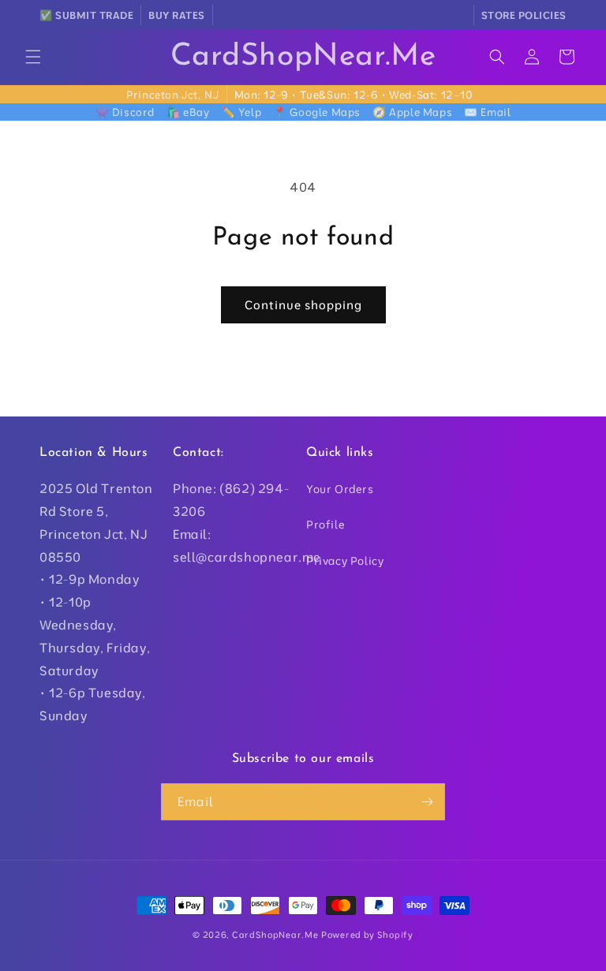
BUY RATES (176, 15)
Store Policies (524, 15)
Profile (325, 524)
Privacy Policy (344, 561)
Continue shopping (303, 304)
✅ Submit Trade (86, 15)
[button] (33, 56)
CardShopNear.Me (275, 934)
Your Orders (340, 489)
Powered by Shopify (367, 934)
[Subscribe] (427, 801)
